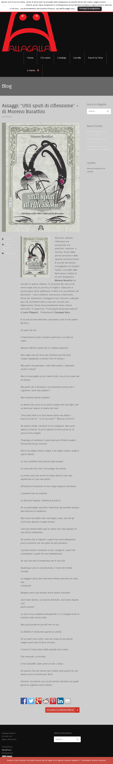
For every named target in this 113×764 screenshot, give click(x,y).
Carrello (77, 57)
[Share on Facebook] (24, 701)
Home (30, 57)
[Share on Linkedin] (60, 701)
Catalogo (61, 57)
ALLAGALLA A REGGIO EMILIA (60, 710)
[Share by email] (67, 701)
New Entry (10, 253)
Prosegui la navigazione (90, 8)
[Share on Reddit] (45, 701)
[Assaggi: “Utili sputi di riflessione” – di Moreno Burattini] (41, 177)
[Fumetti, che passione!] (29, 27)
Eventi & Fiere (95, 57)
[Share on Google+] (38, 701)
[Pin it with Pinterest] (53, 701)
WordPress (6, 750)
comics (9, 239)
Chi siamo (45, 57)
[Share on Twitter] (31, 701)
